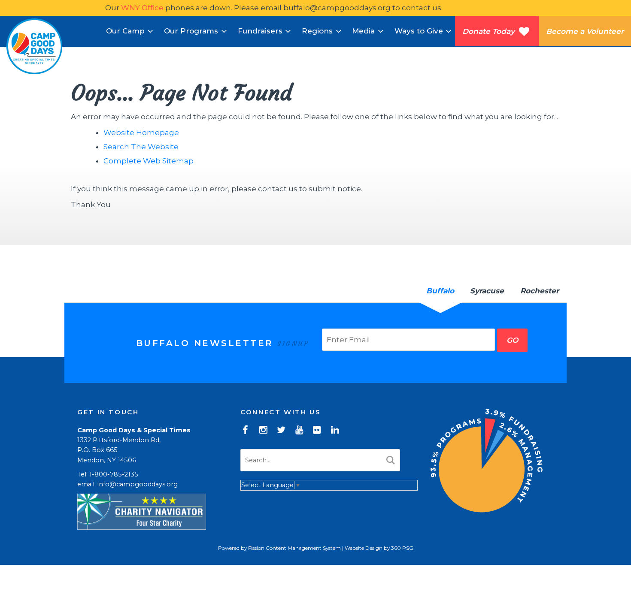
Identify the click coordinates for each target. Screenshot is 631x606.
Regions (317, 31)
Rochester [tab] (539, 290)
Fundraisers (260, 31)
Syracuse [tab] (487, 290)
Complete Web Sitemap (149, 161)
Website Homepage (141, 132)
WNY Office (142, 7)
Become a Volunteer (585, 31)
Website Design (363, 548)
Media (363, 31)
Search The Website (141, 146)
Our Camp (125, 31)
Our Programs (191, 31)
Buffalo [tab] (440, 290)
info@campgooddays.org (137, 484)
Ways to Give (418, 31)
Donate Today (490, 31)
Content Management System (303, 548)
